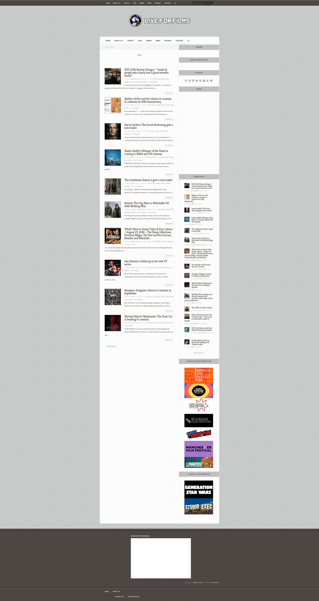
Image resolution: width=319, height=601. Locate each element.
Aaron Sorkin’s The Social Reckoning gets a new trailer (148, 126)
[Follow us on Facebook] (185, 80)
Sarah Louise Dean (137, 209)
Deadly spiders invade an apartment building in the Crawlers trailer (200, 342)
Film (134, 3)
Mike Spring (135, 241)
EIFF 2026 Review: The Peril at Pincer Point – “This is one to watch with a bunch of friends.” (198, 318)
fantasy (171, 157)
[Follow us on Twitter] (189, 80)
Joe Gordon (135, 79)
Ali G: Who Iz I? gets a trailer (202, 307)
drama (162, 79)
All (159, 79)
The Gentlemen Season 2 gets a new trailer (148, 180)
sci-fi (138, 212)
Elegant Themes (198, 582)
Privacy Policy (133, 597)
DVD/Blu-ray (159, 241)
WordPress (215, 582)
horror (133, 82)
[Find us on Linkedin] (196, 80)
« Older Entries (111, 346)
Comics (126, 3)
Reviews (158, 3)
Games (141, 3)
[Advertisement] (139, 60)
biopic (152, 131)
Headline (127, 82)
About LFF (116, 3)
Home (108, 3)
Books (162, 209)
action (155, 79)
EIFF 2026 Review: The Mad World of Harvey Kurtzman (202, 329)
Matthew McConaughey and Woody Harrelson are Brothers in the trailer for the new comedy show (198, 297)
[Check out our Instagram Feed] (211, 80)
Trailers (167, 3)
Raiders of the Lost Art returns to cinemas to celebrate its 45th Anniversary (147, 100)
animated (153, 157)
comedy (157, 105)
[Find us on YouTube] (203, 80)
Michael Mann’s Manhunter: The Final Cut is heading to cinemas (148, 318)
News (150, 3)
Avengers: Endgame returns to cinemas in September (147, 291)
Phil (132, 105)
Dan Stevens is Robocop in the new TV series (145, 262)
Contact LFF (119, 597)
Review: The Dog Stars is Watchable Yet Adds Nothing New (146, 204)
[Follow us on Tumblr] (207, 80)
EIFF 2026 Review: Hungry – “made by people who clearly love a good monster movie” (146, 73)
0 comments (153, 82)
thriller (145, 82)
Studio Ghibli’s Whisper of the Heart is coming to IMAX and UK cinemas (146, 152)
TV (175, 3)
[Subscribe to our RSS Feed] (200, 80)
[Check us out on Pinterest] (193, 80)
